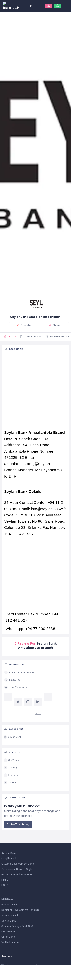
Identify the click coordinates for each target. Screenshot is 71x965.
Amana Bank (8, 853)
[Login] (48, 6)
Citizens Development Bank (17, 863)
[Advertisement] (35, 392)
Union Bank (8, 936)
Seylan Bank (8, 920)
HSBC (4, 885)
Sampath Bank (10, 915)
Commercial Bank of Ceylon (17, 869)
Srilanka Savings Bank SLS (17, 926)
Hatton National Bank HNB (17, 874)
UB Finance (8, 931)
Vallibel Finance (10, 942)
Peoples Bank (9, 904)
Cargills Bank (9, 858)
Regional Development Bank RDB (21, 909)
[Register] (57, 6)
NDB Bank (7, 899)
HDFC (4, 879)
